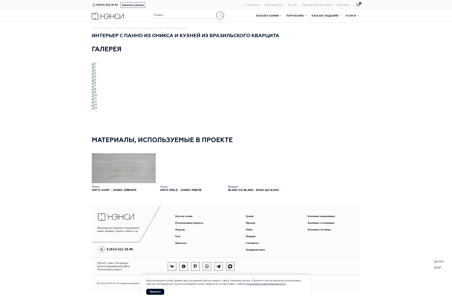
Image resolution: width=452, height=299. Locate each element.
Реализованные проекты (189, 223)
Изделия (180, 229)
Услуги (351, 16)
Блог (178, 236)
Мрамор (250, 223)
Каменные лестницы (319, 229)
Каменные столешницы (321, 223)
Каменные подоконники (321, 216)
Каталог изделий (325, 16)
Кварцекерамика (255, 249)
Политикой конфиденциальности (266, 284)
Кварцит (251, 236)
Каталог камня (267, 16)
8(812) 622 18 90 (107, 5)
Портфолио (295, 16)
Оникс (249, 229)
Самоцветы (252, 243)
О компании (252, 5)
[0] (358, 5)
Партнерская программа (317, 5)
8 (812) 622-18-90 (120, 249)
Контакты (343, 5)
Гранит (250, 216)
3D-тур (292, 5)
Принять (155, 292)
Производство (273, 5)
